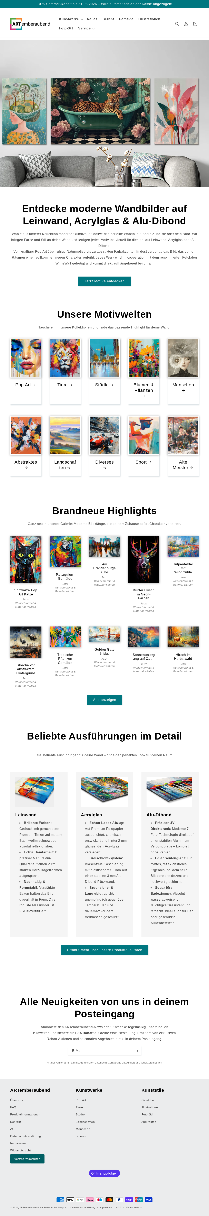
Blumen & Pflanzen (143, 387)
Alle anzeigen (104, 700)
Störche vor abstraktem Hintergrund (25, 669)
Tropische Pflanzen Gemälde (65, 659)
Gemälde (147, 1100)
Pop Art (23, 384)
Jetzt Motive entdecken (104, 281)
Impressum (18, 1143)
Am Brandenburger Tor (104, 568)
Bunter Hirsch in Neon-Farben (144, 594)
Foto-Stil (147, 1114)
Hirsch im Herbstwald (183, 656)
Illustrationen (150, 1107)
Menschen (183, 384)
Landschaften (65, 465)
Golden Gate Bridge (104, 651)
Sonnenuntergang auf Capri (144, 656)
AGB (13, 1129)
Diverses (104, 462)
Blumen (81, 1136)
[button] (70, 19)
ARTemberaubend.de (31, 1207)
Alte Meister (180, 465)
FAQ (13, 1107)
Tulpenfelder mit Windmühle (183, 568)
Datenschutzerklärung (107, 1062)
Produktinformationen (25, 1114)
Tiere (62, 384)
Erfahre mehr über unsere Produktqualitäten (104, 950)
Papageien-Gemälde (65, 576)
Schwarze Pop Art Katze (25, 592)
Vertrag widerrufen (27, 1158)
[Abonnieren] (136, 1051)
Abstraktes (25, 462)
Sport (141, 462)
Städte (102, 384)
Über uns (16, 1100)
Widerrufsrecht (20, 1150)
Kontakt (15, 1121)
